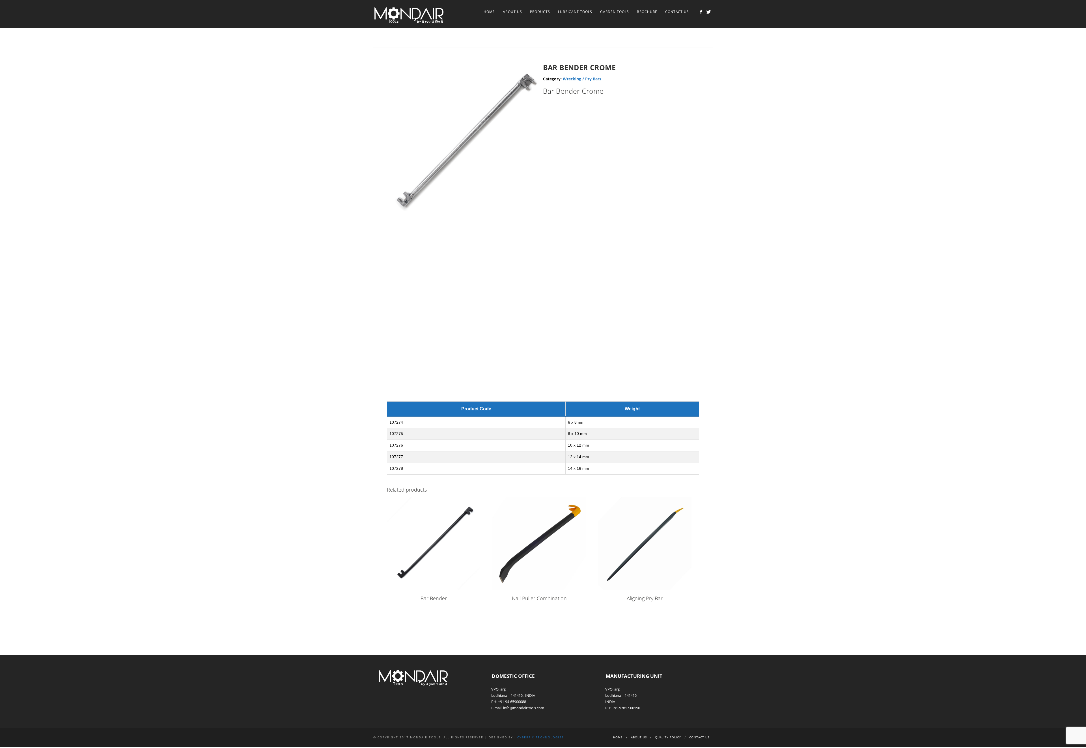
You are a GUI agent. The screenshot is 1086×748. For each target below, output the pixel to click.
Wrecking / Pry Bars (582, 79)
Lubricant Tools (575, 11)
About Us (512, 11)
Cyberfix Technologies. (541, 737)
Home (489, 11)
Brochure (647, 11)
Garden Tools (614, 11)
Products (540, 11)
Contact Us (677, 11)
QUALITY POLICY (668, 737)
